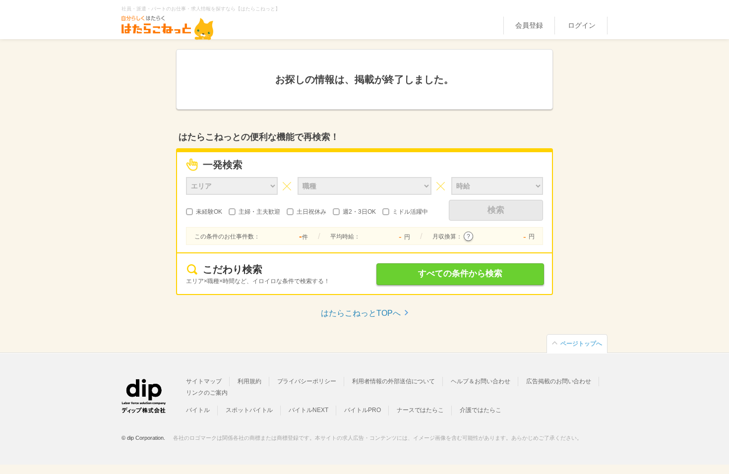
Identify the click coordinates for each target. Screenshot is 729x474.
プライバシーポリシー (307, 381)
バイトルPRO (362, 410)
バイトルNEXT (308, 410)
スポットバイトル (249, 410)
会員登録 (529, 25)
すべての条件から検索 (460, 273)
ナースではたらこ (420, 410)
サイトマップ (204, 381)
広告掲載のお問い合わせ (558, 381)
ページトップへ (581, 343)
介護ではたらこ (480, 410)
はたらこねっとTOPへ (361, 313)
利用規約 (249, 381)
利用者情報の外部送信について (393, 381)
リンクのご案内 (207, 392)
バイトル (198, 410)
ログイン (582, 25)
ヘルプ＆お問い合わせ (480, 381)
